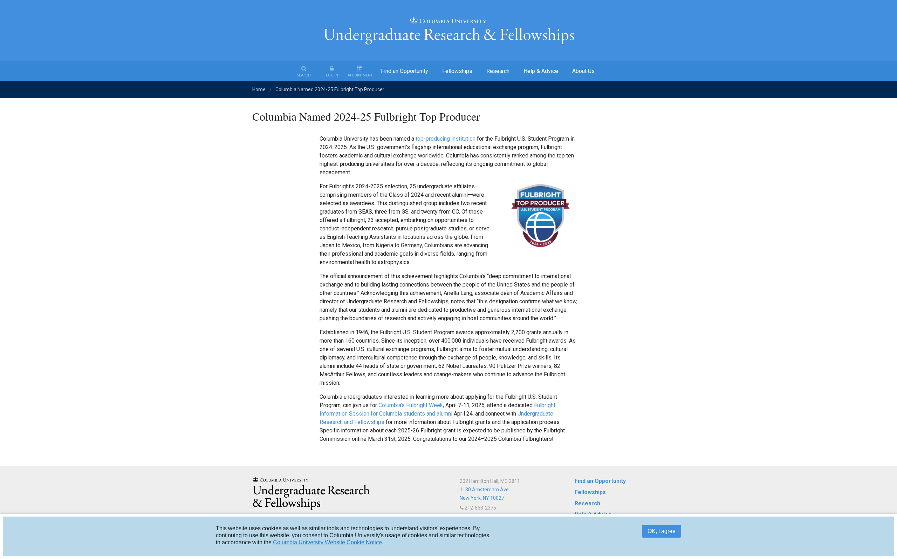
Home (259, 89)
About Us (583, 71)
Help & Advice (540, 71)
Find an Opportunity (404, 71)
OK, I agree (662, 531)
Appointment (360, 75)
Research (497, 71)
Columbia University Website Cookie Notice (327, 542)
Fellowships (457, 71)
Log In (332, 75)
